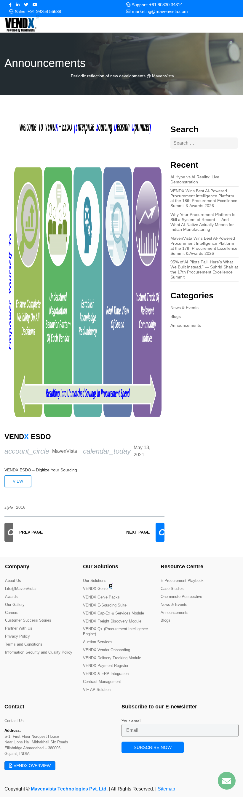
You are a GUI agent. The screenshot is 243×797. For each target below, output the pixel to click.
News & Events (184, 307)
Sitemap (166, 788)
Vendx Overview (31, 765)
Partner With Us (18, 628)
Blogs (175, 316)
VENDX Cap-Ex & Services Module (113, 613)
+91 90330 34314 (166, 4)
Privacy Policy (17, 636)
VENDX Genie (95, 588)
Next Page (145, 532)
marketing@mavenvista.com (160, 11)
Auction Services (97, 642)
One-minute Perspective (181, 596)
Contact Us (14, 720)
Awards (11, 596)
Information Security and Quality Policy (38, 652)
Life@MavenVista (20, 588)
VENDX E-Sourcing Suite (105, 605)
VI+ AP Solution (97, 689)
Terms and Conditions (23, 644)
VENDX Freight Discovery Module (112, 621)
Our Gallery (15, 604)
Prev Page (25, 532)
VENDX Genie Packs (101, 597)
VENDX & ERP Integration (106, 673)
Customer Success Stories (28, 620)
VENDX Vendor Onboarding (106, 650)
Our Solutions (94, 580)
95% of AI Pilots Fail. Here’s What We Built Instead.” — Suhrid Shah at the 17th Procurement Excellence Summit (204, 269)
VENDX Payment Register (105, 665)
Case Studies (172, 588)
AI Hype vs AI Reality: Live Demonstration (194, 179)
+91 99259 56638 (44, 11)
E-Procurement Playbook (182, 580)
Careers (11, 612)
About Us (13, 580)
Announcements (185, 325)
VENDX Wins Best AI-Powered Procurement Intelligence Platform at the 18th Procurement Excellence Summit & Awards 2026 (203, 198)
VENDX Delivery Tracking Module (112, 658)
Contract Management (102, 681)
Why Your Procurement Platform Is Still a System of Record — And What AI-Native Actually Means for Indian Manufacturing (202, 222)
